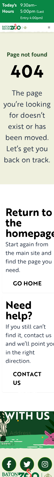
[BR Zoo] (14, 27)
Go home (27, 283)
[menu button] (49, 27)
